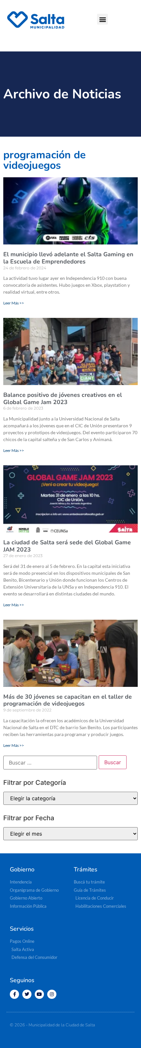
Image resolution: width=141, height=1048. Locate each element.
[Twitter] (26, 994)
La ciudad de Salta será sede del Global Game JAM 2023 (67, 545)
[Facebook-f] (14, 994)
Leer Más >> (13, 303)
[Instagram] (51, 994)
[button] (102, 19)
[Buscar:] (50, 762)
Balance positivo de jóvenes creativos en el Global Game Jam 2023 (62, 398)
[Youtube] (39, 994)
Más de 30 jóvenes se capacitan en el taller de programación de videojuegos (67, 700)
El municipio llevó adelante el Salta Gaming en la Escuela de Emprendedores (68, 257)
